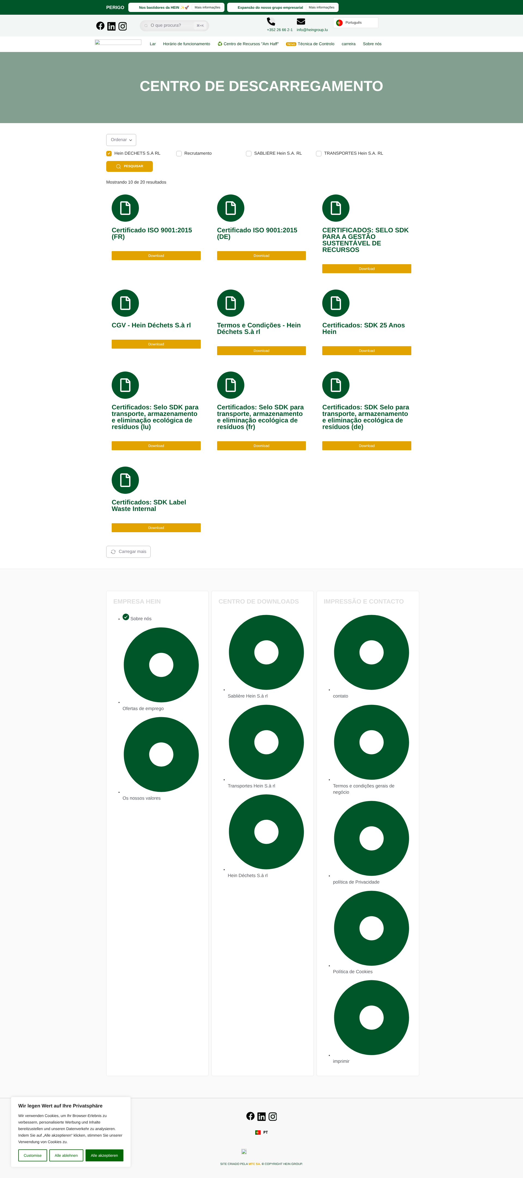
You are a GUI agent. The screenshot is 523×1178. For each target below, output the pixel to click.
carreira (349, 44)
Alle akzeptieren (104, 1155)
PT (265, 1132)
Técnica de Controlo (310, 44)
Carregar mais (132, 551)
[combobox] (261, 1132)
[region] (71, 1132)
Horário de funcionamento (186, 44)
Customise (33, 1155)
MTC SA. (254, 1164)
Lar (153, 44)
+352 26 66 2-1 (280, 30)
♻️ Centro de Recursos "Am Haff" (248, 44)
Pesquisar (133, 166)
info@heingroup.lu (312, 30)
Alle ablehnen (66, 1155)
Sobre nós (372, 44)
